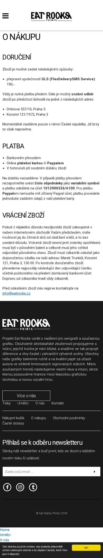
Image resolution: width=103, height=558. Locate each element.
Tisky (6, 403)
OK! (86, 547)
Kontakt (58, 403)
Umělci (23, 403)
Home (5, 530)
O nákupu (38, 418)
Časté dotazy (13, 423)
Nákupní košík (13, 418)
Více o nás (26, 395)
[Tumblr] (33, 486)
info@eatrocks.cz (16, 293)
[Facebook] (7, 486)
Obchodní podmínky (69, 418)
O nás (40, 403)
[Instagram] (20, 486)
